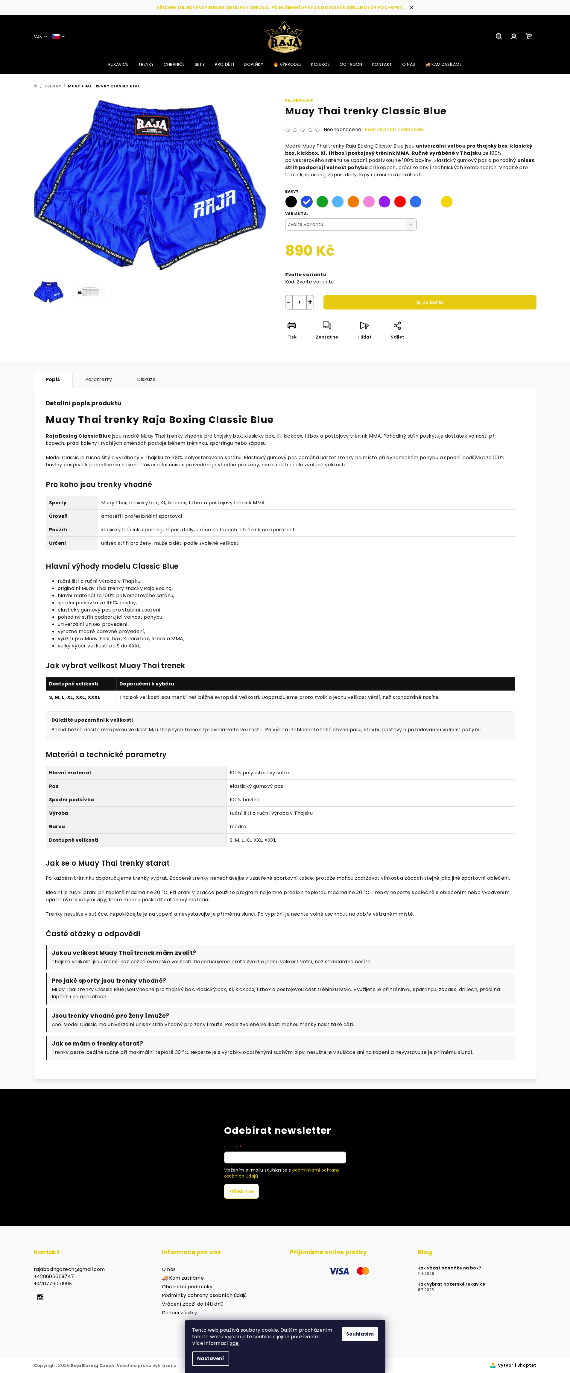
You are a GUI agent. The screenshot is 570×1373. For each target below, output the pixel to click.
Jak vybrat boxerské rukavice (452, 1284)
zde (234, 1343)
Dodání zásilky (179, 1312)
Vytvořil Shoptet (517, 1365)
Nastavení (210, 1358)
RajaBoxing (299, 100)
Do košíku (433, 302)
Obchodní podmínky (187, 1286)
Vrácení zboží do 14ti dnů (193, 1304)
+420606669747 (54, 1276)
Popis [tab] (53, 379)
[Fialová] (384, 201)
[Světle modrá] (338, 201)
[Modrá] (307, 201)
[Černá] (291, 201)
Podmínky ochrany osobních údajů (204, 1295)
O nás (169, 1269)
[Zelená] (322, 201)
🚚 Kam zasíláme (183, 1278)
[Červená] (400, 201)
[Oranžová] (353, 201)
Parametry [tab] (98, 379)
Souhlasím (360, 1333)
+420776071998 (53, 1283)
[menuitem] (118, 64)
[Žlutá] (447, 201)
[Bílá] (431, 201)
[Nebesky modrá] (416, 201)
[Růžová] (369, 201)
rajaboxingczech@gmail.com (69, 1269)
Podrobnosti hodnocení (395, 129)
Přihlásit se (241, 1191)
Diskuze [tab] (146, 379)
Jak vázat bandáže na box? (449, 1268)
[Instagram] (41, 1297)
